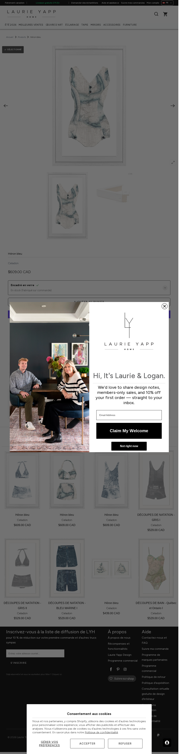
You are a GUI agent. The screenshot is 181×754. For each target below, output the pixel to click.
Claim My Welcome (129, 430)
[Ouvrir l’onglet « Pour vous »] (167, 742)
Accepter (87, 743)
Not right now (129, 446)
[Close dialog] (164, 306)
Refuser (125, 743)
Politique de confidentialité (101, 732)
